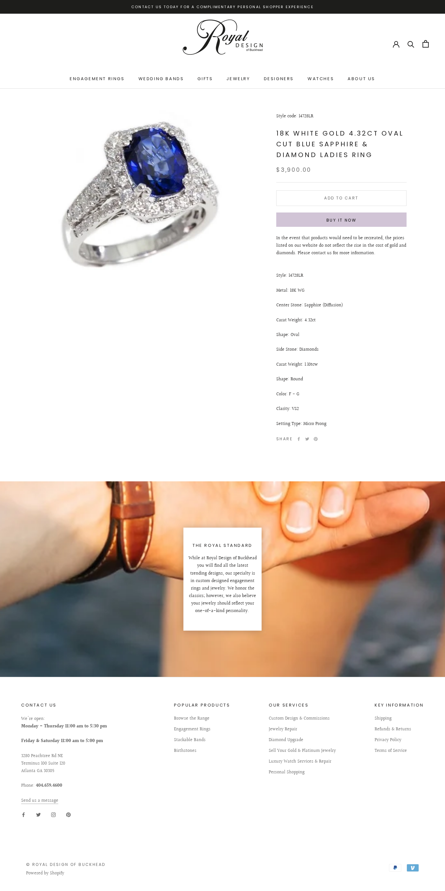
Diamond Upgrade (286, 740)
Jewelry (238, 79)
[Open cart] (426, 44)
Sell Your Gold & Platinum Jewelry (302, 751)
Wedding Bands (161, 79)
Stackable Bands (190, 740)
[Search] (411, 43)
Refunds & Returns (393, 729)
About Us (361, 79)
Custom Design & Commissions (299, 718)
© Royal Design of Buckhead (65, 864)
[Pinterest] (316, 439)
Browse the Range (191, 718)
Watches (321, 79)
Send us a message (39, 800)
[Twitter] (307, 439)
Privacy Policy (388, 740)
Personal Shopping (287, 772)
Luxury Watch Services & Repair (300, 761)
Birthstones (185, 751)
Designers (279, 79)
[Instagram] (53, 815)
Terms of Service (391, 751)
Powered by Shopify (45, 873)
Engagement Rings (97, 79)
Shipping (383, 718)
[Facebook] (299, 439)
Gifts (205, 79)
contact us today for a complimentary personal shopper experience (222, 6)
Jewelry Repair (283, 729)
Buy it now (341, 220)
